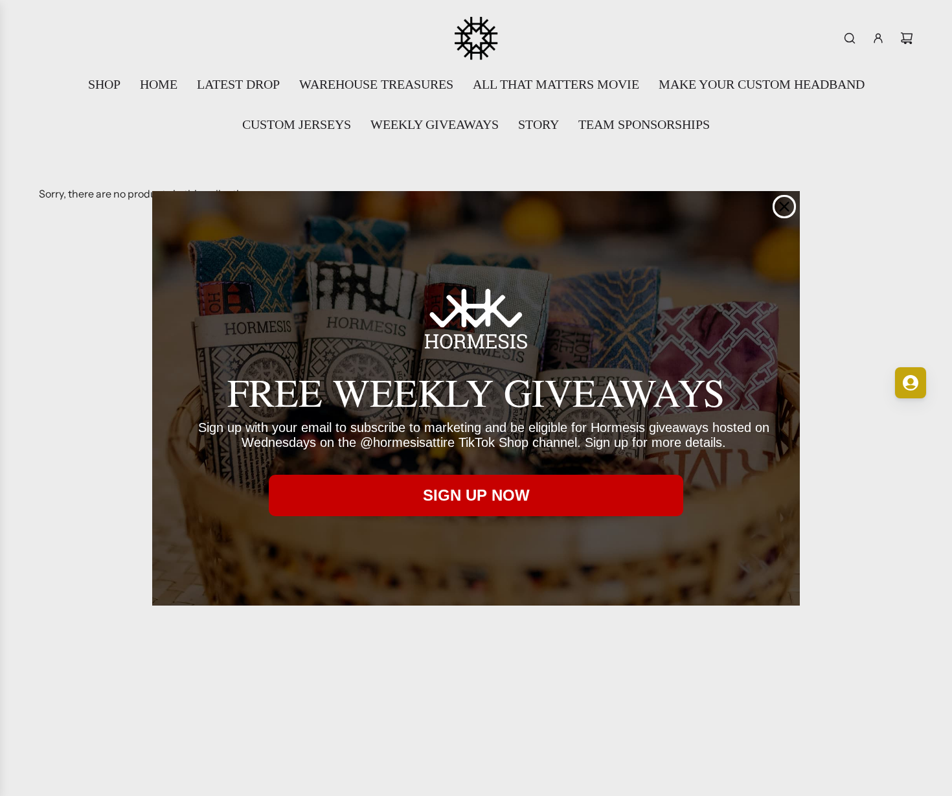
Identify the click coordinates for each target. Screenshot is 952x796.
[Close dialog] (784, 206)
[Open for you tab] (910, 382)
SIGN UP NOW (476, 495)
